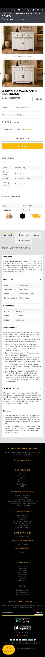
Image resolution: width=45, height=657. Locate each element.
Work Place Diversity (22, 506)
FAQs (22, 596)
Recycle (22, 579)
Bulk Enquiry (38, 99)
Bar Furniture (22, 566)
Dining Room (22, 570)
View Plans (28, 129)
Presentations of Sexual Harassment (22, 504)
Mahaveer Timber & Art (27, 649)
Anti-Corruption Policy (22, 495)
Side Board (21, 19)
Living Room (10, 19)
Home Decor (22, 572)
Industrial (22, 574)
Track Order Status (22, 594)
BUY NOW (23, 146)
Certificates (22, 478)
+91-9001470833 (23, 537)
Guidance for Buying (22, 527)
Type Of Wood (22, 525)
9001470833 (23, 544)
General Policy (22, 517)
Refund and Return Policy (22, 523)
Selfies (22, 115)
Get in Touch (22, 482)
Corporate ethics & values (22, 499)
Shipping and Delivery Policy (22, 521)
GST (22, 486)
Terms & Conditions (22, 515)
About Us (22, 474)
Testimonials (22, 480)
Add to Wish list (23, 107)
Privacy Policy (22, 519)
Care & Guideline (22, 484)
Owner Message (22, 476)
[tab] (8, 235)
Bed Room (22, 568)
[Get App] (22, 628)
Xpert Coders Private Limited (32, 643)
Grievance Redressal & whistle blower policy (22, 501)
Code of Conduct (22, 497)
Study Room (22, 580)
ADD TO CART (23, 139)
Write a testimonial (22, 590)
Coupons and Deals (22, 592)
